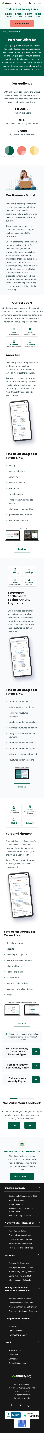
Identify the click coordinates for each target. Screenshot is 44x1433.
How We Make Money (18, 1335)
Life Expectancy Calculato (20, 1280)
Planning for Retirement (19, 1263)
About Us (13, 1326)
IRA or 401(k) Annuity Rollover (22, 1271)
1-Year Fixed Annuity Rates (20, 1239)
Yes (14, 1125)
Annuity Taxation (16, 1204)
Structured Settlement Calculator (23, 1311)
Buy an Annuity (22, 23)
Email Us (22, 549)
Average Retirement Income (21, 1267)
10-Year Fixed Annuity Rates (21, 1248)
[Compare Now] (36, 1066)
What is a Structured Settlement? (23, 1307)
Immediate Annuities (18, 1200)
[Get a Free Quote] (36, 1051)
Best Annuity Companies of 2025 (23, 1196)
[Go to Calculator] (36, 1079)
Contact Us (13, 1359)
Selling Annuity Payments (20, 1298)
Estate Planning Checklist (20, 1276)
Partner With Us (16, 1331)
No (30, 1125)
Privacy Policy (15, 1350)
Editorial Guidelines (17, 1363)
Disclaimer (13, 1354)
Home (4, 32)
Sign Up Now (20, 1176)
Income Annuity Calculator (20, 1215)
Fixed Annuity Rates (17, 1231)
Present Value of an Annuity (21, 1303)
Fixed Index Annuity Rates (20, 1235)
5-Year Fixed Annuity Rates (20, 1243)
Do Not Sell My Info (22, 1398)
